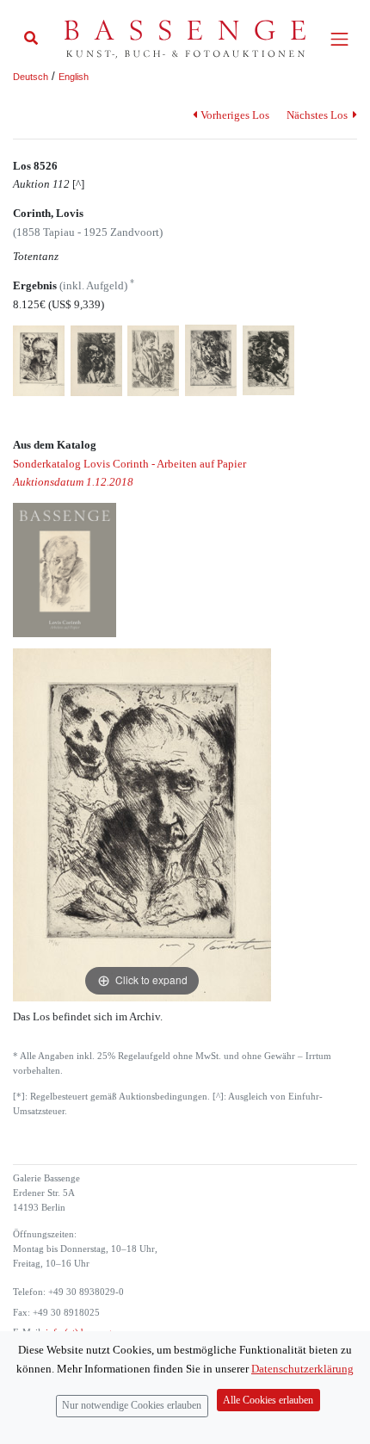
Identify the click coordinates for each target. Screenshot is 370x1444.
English (74, 76)
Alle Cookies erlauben (268, 1400)
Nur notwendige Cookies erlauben (131, 1405)
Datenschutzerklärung (302, 1368)
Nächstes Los (318, 114)
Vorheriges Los (234, 114)
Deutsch (30, 76)
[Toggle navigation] (339, 39)
